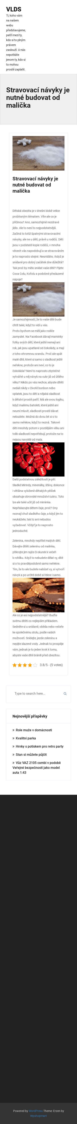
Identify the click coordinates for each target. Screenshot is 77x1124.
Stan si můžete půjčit (31, 755)
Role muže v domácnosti (34, 730)
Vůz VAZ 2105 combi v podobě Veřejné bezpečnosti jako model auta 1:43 (37, 768)
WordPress (36, 1111)
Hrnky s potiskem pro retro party (39, 746)
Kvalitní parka (26, 738)
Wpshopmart (38, 1115)
